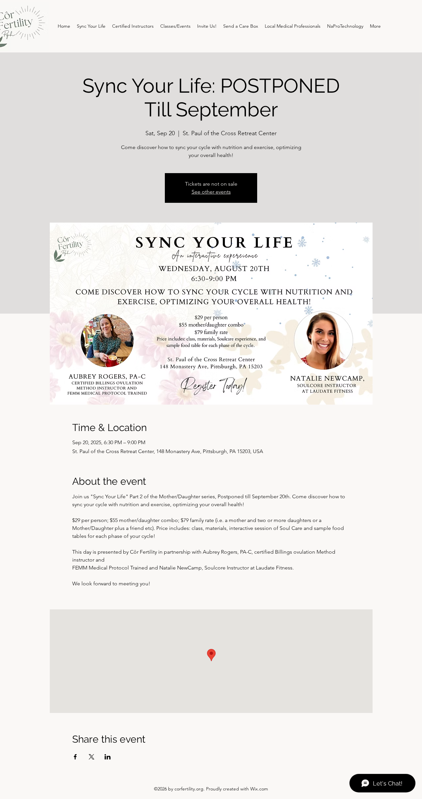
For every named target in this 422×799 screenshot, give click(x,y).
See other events (211, 192)
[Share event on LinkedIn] (108, 756)
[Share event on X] (91, 756)
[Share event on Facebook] (75, 756)
